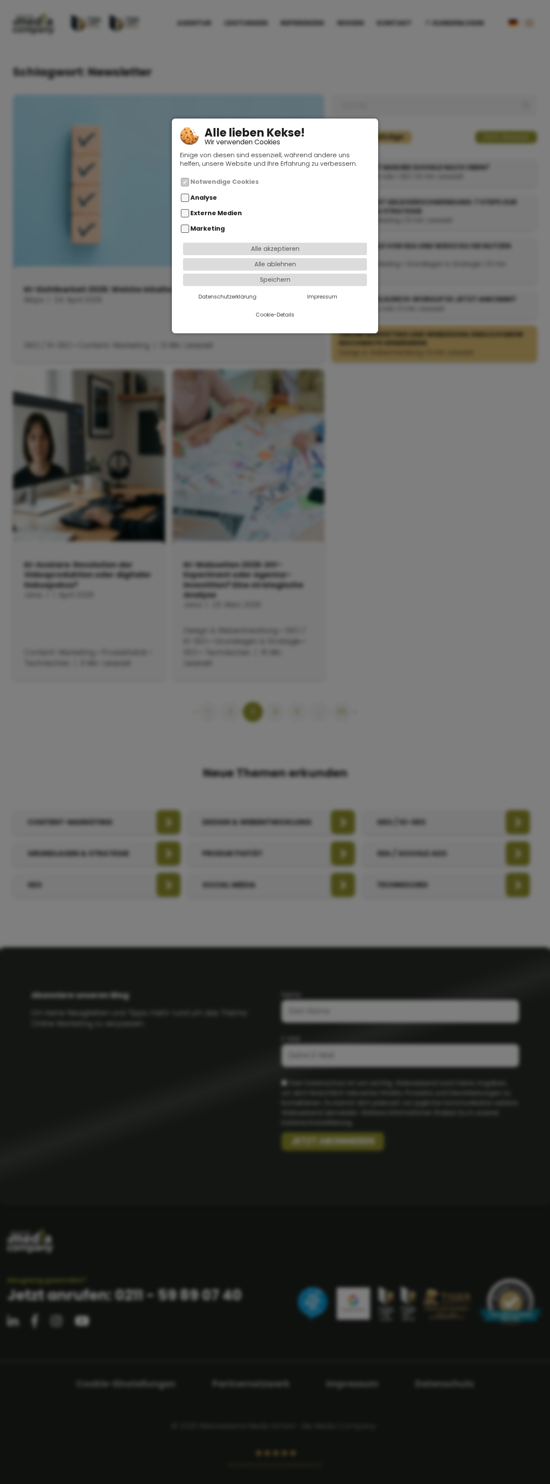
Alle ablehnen (275, 264)
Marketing (207, 229)
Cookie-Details (275, 315)
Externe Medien (216, 213)
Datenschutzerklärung (228, 297)
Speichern (275, 280)
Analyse (203, 198)
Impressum (322, 297)
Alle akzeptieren (275, 249)
